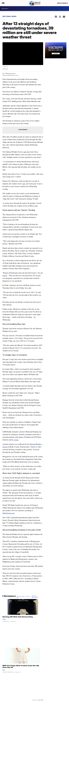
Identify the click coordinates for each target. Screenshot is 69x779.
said (24, 152)
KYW (22, 462)
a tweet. (16, 440)
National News (9, 16)
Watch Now (62, 3)
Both (20, 314)
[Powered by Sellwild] (40, 700)
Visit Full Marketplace (35, 596)
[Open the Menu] (3, 3)
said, (24, 184)
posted (5, 275)
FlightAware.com (8, 513)
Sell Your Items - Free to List (23, 597)
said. (4, 169)
